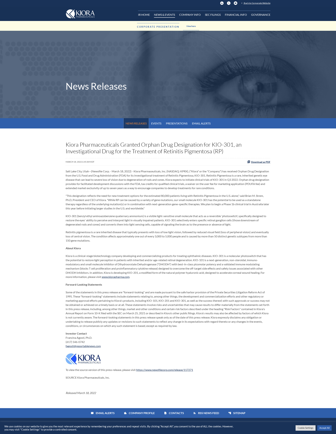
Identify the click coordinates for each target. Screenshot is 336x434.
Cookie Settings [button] (305, 427)
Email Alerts (201, 123)
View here (191, 26)
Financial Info (236, 14)
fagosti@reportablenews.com (83, 346)
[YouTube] (235, 3)
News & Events (164, 14)
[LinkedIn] (222, 3)
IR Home (144, 14)
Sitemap (236, 413)
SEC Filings (213, 14)
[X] (228, 3)
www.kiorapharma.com (116, 276)
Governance (260, 14)
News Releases (136, 123)
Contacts (174, 413)
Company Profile (139, 413)
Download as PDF (260, 161)
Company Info (190, 14)
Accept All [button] (324, 427)
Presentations (176, 123)
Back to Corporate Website (256, 3)
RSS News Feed (206, 413)
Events (156, 123)
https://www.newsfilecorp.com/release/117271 (164, 369)
